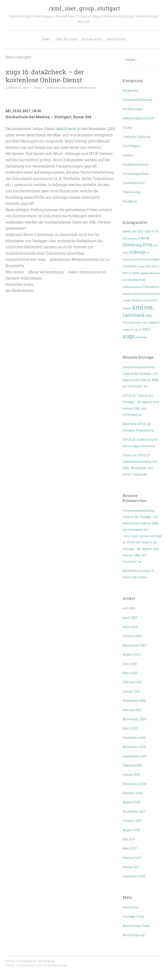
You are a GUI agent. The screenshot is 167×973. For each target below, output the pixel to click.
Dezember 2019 (134, 737)
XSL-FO (138, 329)
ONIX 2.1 (156, 266)
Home (46, 39)
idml (155, 245)
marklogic (130, 266)
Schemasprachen (135, 174)
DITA (155, 231)
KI (148, 252)
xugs (38, 87)
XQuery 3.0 (128, 329)
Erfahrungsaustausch (138, 118)
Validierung (131, 192)
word (154, 300)
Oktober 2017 (132, 821)
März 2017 (130, 848)
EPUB (147, 244)
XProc (145, 322)
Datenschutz (92, 39)
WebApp (145, 300)
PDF (124, 280)
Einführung (132, 244)
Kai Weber (130, 571)
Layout (128, 155)
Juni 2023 (130, 664)
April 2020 (130, 728)
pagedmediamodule (150, 273)
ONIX (148, 266)
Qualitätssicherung (132, 287)
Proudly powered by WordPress (30, 961)
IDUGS (126, 252)
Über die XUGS (66, 39)
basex (127, 231)
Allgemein (130, 90)
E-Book (143, 238)
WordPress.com (55, 965)
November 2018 (134, 784)
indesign (138, 252)
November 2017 (134, 811)
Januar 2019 (131, 774)
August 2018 (131, 802)
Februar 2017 (132, 858)
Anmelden (130, 907)
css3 (147, 231)
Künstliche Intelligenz (149, 259)
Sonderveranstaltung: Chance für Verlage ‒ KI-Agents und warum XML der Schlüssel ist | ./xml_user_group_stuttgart (143, 523)
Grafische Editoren (137, 137)
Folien (127, 127)
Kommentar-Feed (136, 926)
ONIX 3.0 (127, 273)
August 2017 (131, 830)
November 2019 (134, 747)
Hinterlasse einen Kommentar (71, 87)
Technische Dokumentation (145, 293)
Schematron (150, 287)
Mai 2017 (129, 839)
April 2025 (130, 617)
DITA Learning (130, 238)
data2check (66, 128)
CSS (140, 231)
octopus (141, 266)
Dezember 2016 (134, 876)
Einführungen (133, 109)
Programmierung (135, 164)
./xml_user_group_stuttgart (83, 8)
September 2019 (134, 756)
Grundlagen (131, 146)
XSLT (147, 329)
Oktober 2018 (132, 793)
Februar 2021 (132, 710)
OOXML (136, 273)
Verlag (135, 300)
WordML (127, 308)
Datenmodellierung (137, 99)
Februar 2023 (132, 682)
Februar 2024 (132, 636)
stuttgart (127, 293)
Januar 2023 (131, 691)
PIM (129, 280)
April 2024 (130, 627)
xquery (153, 322)
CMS (134, 231)
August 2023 (132, 654)
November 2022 (134, 700)
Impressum (116, 39)
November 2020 (134, 719)
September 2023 (135, 645)
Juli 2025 (129, 608)
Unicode (127, 300)
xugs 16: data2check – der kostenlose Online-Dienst (44, 75)
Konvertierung (130, 259)
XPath (138, 322)
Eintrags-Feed (133, 916)
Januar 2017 (131, 867)
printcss (138, 279)
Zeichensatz (141, 337)
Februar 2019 (132, 765)
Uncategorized (134, 183)
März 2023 (130, 673)
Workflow (130, 201)
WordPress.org (133, 935)
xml (137, 307)
